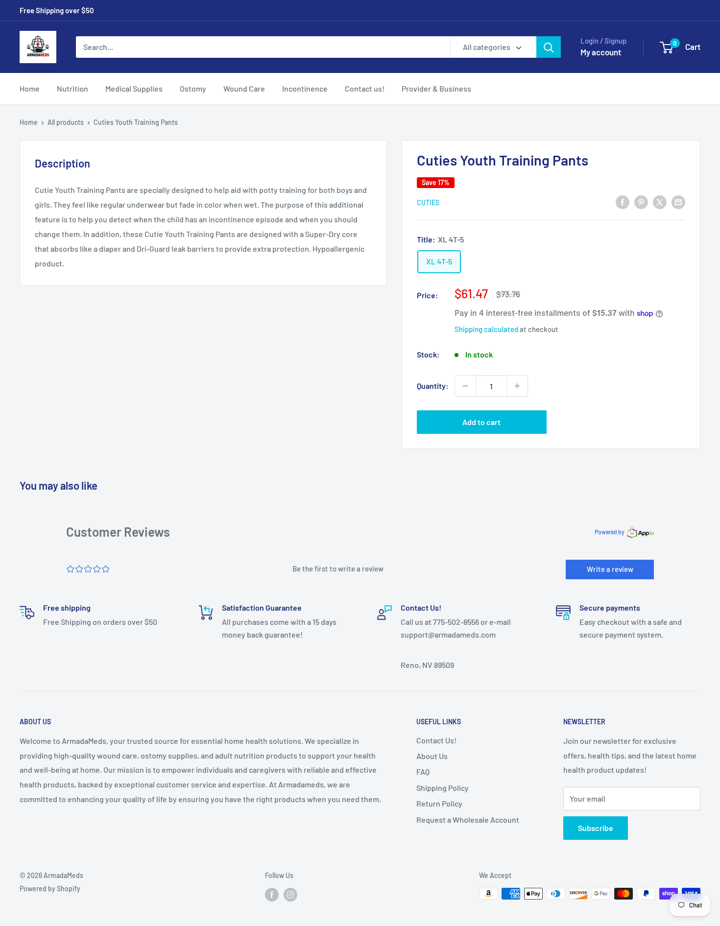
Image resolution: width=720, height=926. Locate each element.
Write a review (610, 569)
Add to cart (481, 422)
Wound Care (244, 88)
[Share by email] (678, 201)
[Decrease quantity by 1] (465, 386)
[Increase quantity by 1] (517, 386)
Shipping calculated (486, 329)
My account (600, 52)
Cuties (428, 202)
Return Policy (439, 803)
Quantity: (433, 385)
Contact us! (364, 88)
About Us (432, 755)
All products (66, 122)
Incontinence (305, 88)
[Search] (548, 47)
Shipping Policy (442, 787)
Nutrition (72, 88)
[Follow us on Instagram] (290, 895)
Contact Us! (436, 740)
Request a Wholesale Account (467, 819)
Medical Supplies (134, 88)
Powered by (609, 531)
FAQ (423, 771)
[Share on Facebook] (622, 201)
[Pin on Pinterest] (641, 201)
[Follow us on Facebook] (272, 895)
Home (30, 88)
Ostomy (193, 88)
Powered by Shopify (50, 888)
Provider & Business (436, 88)
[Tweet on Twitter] (660, 201)
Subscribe (595, 827)
